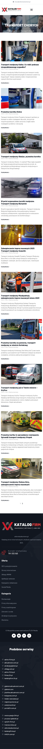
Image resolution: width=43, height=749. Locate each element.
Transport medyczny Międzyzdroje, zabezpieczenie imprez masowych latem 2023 (20, 296)
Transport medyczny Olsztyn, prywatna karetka (21, 156)
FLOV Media (33, 630)
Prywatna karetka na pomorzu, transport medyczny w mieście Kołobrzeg (18, 344)
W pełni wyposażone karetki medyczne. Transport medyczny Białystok (18, 202)
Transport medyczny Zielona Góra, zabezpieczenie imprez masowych (15, 483)
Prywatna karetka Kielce (11, 112)
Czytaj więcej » (5, 83)
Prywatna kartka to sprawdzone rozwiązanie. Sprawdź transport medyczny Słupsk (20, 436)
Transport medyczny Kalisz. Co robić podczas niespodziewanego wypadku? (20, 65)
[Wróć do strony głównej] (12, 9)
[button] (31, 9)
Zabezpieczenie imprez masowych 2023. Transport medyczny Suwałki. (18, 249)
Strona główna (14, 31)
